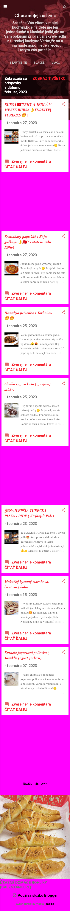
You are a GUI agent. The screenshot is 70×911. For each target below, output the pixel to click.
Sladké (39, 62)
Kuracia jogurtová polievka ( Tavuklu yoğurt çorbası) (26, 655)
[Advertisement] (35, 201)
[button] (63, 104)
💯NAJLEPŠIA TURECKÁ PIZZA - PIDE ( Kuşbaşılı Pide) (29, 513)
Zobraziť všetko (49, 78)
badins (50, 903)
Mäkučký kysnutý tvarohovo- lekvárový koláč (26, 584)
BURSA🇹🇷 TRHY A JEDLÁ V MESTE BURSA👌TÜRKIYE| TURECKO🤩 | (27, 110)
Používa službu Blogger (37, 895)
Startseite (18, 62)
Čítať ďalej (15, 167)
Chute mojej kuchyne (35, 16)
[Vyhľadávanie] (65, 7)
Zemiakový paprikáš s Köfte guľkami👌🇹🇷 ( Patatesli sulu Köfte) (27, 242)
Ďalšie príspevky (35, 783)
